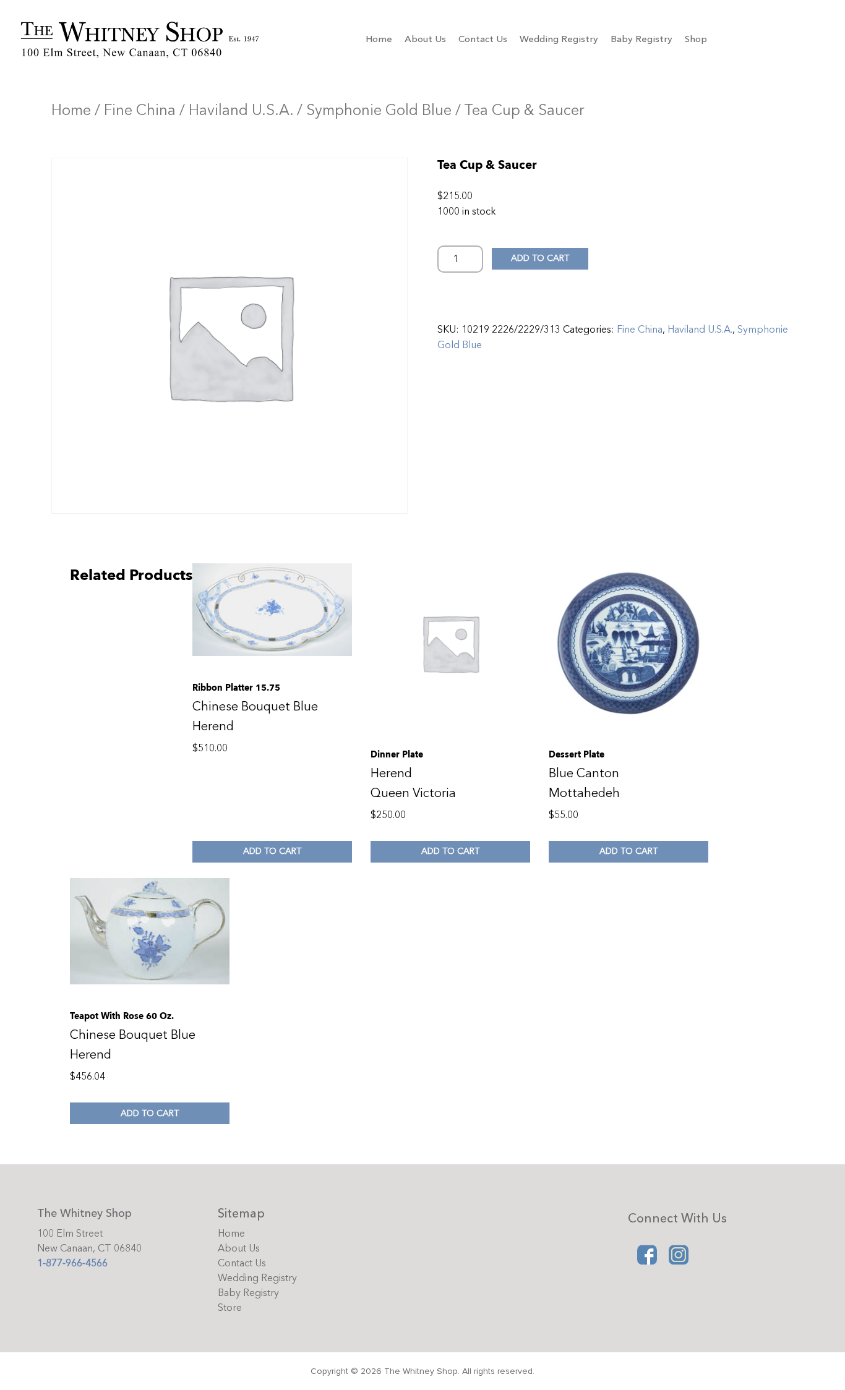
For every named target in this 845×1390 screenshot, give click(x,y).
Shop (696, 39)
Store (230, 1308)
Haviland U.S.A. (241, 110)
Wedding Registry (559, 39)
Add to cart (540, 258)
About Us (425, 39)
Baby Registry (641, 39)
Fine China (140, 110)
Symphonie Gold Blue (379, 110)
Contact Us (482, 39)
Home (379, 39)
